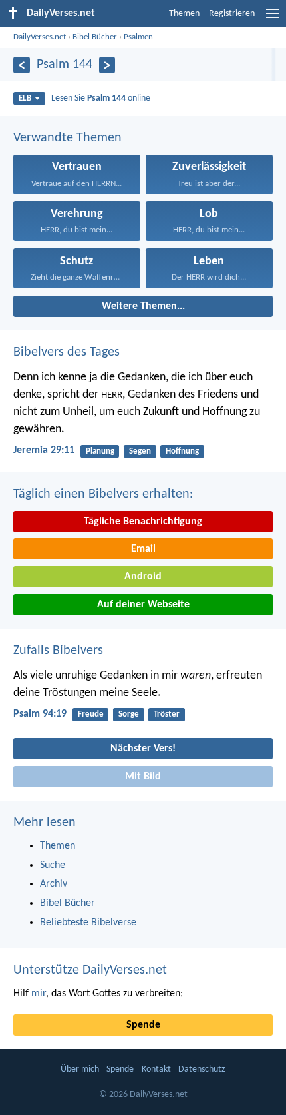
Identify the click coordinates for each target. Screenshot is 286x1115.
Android (143, 576)
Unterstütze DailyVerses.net (90, 970)
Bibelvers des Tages (66, 352)
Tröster (167, 714)
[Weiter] (107, 65)
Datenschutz (201, 1069)
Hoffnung (182, 451)
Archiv (53, 884)
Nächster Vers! (143, 748)
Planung (100, 451)
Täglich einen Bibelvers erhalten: (103, 494)
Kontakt (156, 1069)
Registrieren (232, 14)
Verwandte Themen (67, 138)
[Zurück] (21, 65)
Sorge (128, 714)
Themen (184, 14)
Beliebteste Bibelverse (88, 922)
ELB (25, 98)
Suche (52, 865)
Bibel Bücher (94, 37)
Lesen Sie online (100, 98)
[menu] (272, 18)
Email (143, 549)
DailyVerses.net (39, 37)
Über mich (80, 1069)
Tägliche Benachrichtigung (143, 521)
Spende (143, 1025)
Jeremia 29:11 (43, 450)
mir (38, 993)
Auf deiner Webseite (143, 604)
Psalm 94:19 (40, 714)
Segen (140, 451)
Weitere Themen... (143, 306)
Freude (91, 714)
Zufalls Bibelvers (58, 650)
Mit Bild (143, 776)
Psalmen (138, 37)
